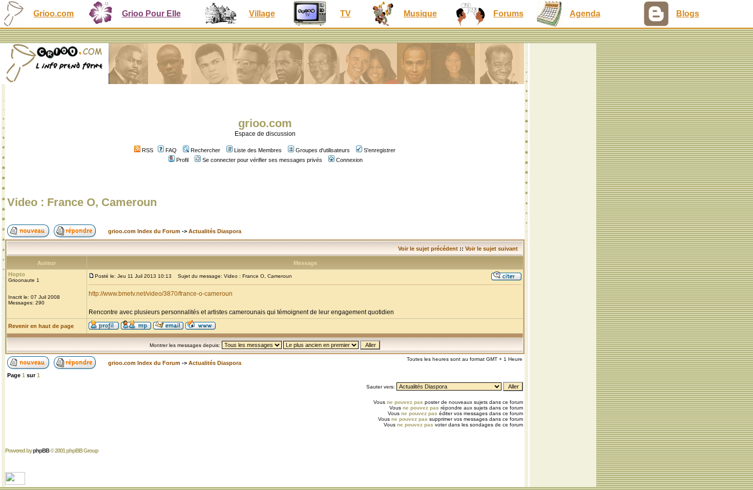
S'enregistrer (379, 150)
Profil (182, 160)
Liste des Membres (258, 150)
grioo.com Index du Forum (144, 231)
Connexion (349, 160)
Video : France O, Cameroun (82, 202)
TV (345, 13)
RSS (146, 150)
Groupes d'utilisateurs (323, 150)
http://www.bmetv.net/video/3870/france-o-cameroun (161, 293)
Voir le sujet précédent (428, 249)
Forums (508, 13)
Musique (420, 13)
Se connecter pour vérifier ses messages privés (262, 160)
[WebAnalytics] (16, 482)
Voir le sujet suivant (491, 249)
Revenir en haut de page (41, 326)
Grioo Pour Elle (151, 13)
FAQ (171, 150)
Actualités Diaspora (215, 231)
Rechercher (205, 150)
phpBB (41, 450)
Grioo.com (53, 13)
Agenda (585, 13)
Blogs (687, 13)
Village (262, 13)
